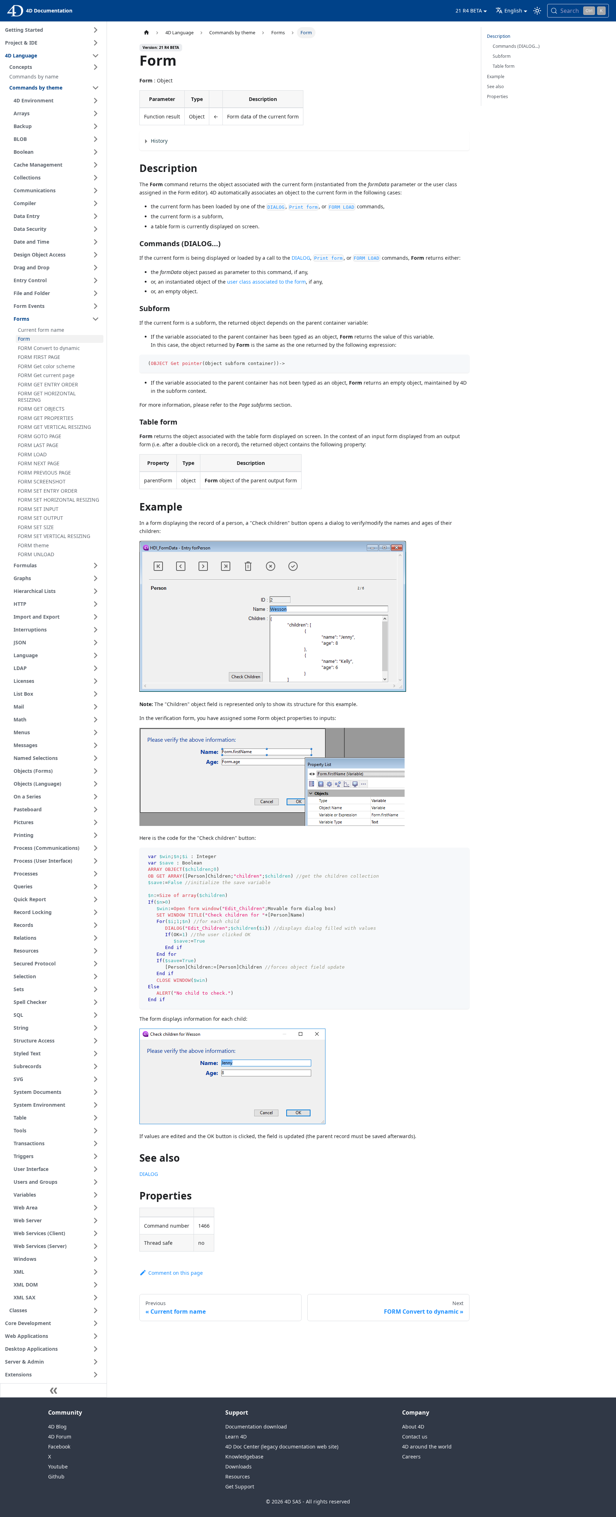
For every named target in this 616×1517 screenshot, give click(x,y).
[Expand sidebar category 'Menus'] (95, 732)
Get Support (239, 1486)
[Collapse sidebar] (53, 1390)
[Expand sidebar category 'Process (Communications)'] (95, 848)
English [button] (513, 10)
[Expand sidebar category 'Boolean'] (95, 152)
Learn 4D (236, 1436)
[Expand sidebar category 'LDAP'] (95, 668)
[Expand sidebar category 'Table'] (95, 1117)
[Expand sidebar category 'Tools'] (95, 1130)
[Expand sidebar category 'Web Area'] (95, 1207)
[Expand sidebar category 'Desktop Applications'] (95, 1349)
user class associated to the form (266, 281)
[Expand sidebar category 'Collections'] (95, 177)
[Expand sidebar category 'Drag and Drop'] (95, 267)
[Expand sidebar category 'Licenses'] (95, 681)
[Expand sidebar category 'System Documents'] (95, 1092)
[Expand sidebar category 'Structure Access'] (95, 1040)
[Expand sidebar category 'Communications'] (95, 190)
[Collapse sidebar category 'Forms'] (95, 319)
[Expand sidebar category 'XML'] (95, 1272)
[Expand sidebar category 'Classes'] (95, 1310)
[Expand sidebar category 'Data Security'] (95, 229)
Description (498, 36)
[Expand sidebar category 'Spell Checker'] (95, 1002)
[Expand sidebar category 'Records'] (95, 925)
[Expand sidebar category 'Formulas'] (95, 565)
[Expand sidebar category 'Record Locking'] (95, 912)
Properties (497, 96)
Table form (503, 66)
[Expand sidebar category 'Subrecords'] (95, 1066)
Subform (501, 56)
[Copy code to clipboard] (461, 363)
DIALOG (301, 257)
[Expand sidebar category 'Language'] (95, 655)
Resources (237, 1476)
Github (56, 1476)
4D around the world (427, 1446)
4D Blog (57, 1426)
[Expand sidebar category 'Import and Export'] (95, 617)
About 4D (413, 1426)
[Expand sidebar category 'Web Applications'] (95, 1336)
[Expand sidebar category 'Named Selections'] (95, 758)
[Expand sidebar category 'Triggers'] (95, 1156)
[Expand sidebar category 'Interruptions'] (95, 629)
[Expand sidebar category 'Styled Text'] (95, 1053)
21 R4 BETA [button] (469, 10)
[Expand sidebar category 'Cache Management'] (95, 165)
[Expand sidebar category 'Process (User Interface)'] (95, 861)
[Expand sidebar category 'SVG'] (95, 1079)
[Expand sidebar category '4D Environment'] (95, 100)
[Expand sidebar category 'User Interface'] (95, 1169)
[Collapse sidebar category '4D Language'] (95, 55)
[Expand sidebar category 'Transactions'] (95, 1143)
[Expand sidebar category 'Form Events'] (95, 306)
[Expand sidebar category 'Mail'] (95, 706)
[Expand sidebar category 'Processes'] (95, 873)
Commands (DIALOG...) (516, 46)
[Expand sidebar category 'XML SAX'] (95, 1297)
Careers (411, 1456)
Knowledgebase (244, 1456)
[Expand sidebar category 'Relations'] (95, 938)
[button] (55, 67)
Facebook (59, 1446)
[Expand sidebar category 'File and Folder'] (95, 293)
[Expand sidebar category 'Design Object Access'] (95, 254)
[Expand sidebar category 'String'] (95, 1028)
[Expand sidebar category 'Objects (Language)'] (95, 784)
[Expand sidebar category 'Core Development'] (95, 1323)
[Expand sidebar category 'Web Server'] (95, 1220)
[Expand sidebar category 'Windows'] (95, 1259)
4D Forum (59, 1436)
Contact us (414, 1436)
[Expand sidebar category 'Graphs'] (95, 578)
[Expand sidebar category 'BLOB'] (95, 139)
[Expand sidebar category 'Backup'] (95, 126)
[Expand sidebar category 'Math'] (95, 719)
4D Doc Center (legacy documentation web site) (281, 1446)
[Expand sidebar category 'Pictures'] (95, 822)
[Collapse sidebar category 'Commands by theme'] (95, 87)
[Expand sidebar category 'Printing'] (95, 835)
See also (495, 86)
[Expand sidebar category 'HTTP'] (95, 604)
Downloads (238, 1466)
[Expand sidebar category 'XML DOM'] (95, 1284)
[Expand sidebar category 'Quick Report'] (95, 899)
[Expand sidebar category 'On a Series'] (95, 796)
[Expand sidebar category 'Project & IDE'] (95, 43)
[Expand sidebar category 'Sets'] (95, 989)
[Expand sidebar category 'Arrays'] (95, 113)
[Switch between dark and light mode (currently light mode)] (537, 10)
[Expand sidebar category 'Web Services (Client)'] (95, 1233)
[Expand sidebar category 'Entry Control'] (95, 280)
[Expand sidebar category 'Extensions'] (95, 1374)
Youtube (58, 1466)
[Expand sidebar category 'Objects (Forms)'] (95, 771)
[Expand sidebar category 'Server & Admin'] (95, 1362)
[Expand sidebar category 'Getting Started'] (95, 30)
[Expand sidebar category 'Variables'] (95, 1195)
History (159, 140)
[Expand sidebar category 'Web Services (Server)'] (95, 1246)
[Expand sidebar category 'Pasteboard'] (95, 809)
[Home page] (146, 32)
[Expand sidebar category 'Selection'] (95, 976)
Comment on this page (175, 1272)
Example (495, 76)
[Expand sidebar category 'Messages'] (95, 745)
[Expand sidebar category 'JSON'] (95, 642)
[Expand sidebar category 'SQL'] (95, 1015)
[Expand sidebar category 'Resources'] (95, 951)
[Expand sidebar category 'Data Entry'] (95, 216)
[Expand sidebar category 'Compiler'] (95, 203)
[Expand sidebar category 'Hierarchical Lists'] (95, 591)
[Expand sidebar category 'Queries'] (95, 886)
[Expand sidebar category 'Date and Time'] (95, 242)
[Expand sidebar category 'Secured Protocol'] (95, 963)
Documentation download (256, 1426)
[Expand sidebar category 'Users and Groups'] (95, 1182)
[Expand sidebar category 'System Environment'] (95, 1105)
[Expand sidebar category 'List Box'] (95, 694)
